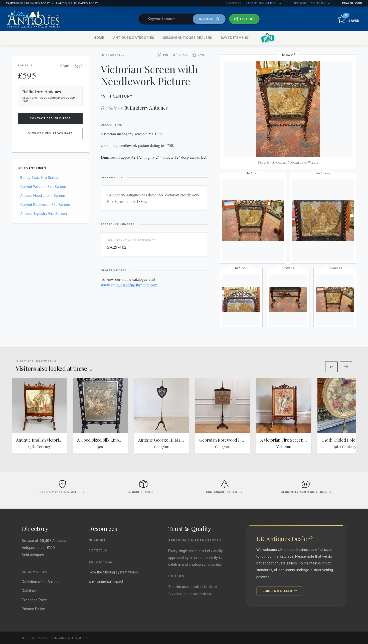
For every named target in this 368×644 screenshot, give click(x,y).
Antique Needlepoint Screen (42, 196)
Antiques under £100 (38, 548)
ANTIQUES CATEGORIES (133, 38)
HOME (99, 38)
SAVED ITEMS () (235, 38)
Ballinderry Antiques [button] (41, 92)
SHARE (183, 55)
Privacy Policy (33, 609)
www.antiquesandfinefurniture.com (129, 284)
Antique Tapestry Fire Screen (43, 214)
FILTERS (247, 19)
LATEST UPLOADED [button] (262, 3)
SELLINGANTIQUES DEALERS (187, 38)
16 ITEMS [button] (319, 3)
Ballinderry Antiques (146, 108)
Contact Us (98, 550)
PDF (166, 55)
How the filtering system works (113, 572)
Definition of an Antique (41, 582)
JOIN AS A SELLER (278, 591)
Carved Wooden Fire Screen (43, 187)
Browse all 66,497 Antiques (44, 541)
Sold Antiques (33, 555)
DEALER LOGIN (352, 3)
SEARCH (206, 19)
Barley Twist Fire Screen (39, 178)
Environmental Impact (106, 581)
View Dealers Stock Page (50, 133)
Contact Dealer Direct (50, 118)
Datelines (29, 591)
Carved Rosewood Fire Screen (45, 205)
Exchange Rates (35, 600)
